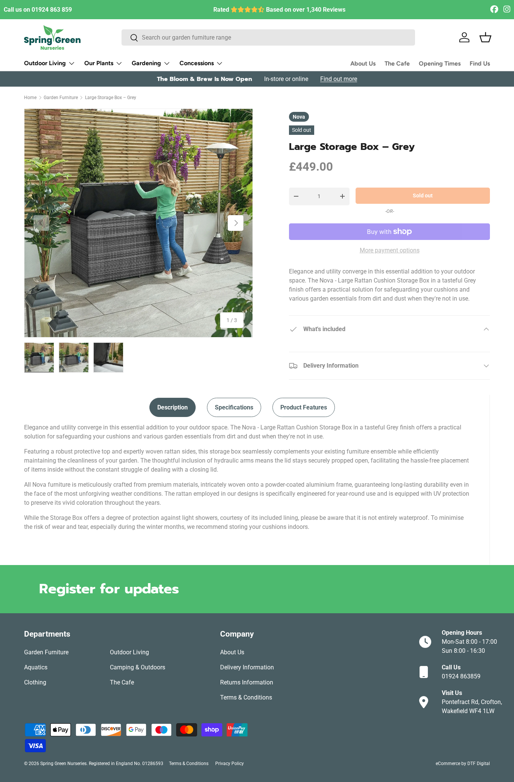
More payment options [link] (390, 250)
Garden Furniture (61, 97)
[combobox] (268, 37)
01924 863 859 (52, 9)
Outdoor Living (45, 63)
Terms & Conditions (246, 697)
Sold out (423, 195)
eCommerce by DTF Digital (463, 763)
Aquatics (35, 667)
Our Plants (98, 63)
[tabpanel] (247, 477)
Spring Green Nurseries (63, 763)
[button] (485, 37)
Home (30, 97)
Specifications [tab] (234, 407)
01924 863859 (461, 676)
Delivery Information (247, 667)
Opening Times (440, 63)
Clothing (35, 682)
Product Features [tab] (303, 407)
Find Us (480, 63)
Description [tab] (172, 407)
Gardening (146, 63)
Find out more (338, 78)
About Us (363, 63)
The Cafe (397, 63)
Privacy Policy (229, 763)
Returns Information (246, 682)
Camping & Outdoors (137, 667)
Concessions (196, 63)
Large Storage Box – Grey (110, 97)
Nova (299, 117)
